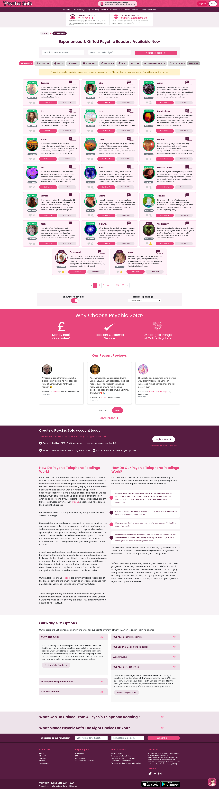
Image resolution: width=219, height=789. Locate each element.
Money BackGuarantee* (61, 337)
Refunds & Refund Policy (121, 756)
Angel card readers (148, 499)
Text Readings (79, 9)
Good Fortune (178, 63)
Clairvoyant (44, 63)
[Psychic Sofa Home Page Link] (19, 3)
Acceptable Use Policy (84, 761)
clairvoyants (157, 496)
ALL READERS (26, 63)
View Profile (67, 102)
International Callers (60, 786)
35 (117, 285)
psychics (118, 499)
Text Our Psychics (125, 692)
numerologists (163, 499)
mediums (167, 496)
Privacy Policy (117, 753)
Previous (103, 410)
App (88, 9)
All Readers (59, 33)
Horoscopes (44, 763)
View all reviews (108, 417)
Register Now (162, 439)
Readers (42, 758)
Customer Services (148, 9)
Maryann (56, 391)
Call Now (47, 102)
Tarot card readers (131, 499)
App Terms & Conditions (121, 761)
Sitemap (73, 786)
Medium (74, 63)
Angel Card (109, 63)
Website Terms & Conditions (123, 758)
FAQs (77, 756)
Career (136, 63)
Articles (127, 9)
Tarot (123, 63)
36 (123, 285)
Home (44, 33)
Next (117, 410)
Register (202, 3)
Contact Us (79, 753)
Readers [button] (66, 9)
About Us (43, 756)
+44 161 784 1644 (85, 17)
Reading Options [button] (99, 9)
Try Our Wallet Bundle (55, 665)
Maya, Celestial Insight (158, 391)
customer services (154, 762)
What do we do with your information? (126, 763)
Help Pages (80, 758)
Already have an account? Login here (163, 445)
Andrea (104, 397)
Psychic (60, 63)
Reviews (135, 9)
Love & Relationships (156, 63)
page (166, 493)
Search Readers (154, 52)
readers (66, 577)
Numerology (91, 63)
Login (213, 3)
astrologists (120, 502)
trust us (75, 501)
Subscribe (162, 737)
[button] (73, 637)
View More (193, 63)
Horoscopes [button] (115, 9)
